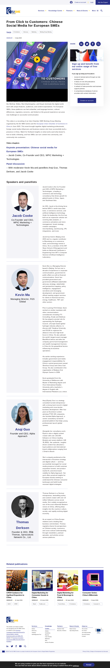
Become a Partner (61, 630)
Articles (47, 631)
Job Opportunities (86, 632)
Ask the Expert (103, 2)
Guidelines (47, 633)
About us (84, 626)
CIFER (15, 604)
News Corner (73, 628)
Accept (88, 665)
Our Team (84, 630)
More (94, 10)
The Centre (84, 628)
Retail (34, 604)
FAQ (46, 640)
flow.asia (106, 651)
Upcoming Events (74, 630)
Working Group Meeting (46, 32)
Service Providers (49, 642)
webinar (9, 38)
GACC (9, 604)
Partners (69, 10)
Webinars (47, 638)
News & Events (82, 10)
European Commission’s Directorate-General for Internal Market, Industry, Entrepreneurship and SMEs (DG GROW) (15, 634)
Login (91, 2)
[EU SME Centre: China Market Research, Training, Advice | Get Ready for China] (13, 10)
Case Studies (48, 636)
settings (76, 666)
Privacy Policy (86, 651)
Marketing (34, 32)
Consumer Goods (97, 604)
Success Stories (86, 634)
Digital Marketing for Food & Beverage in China (65, 595)
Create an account (80, 2)
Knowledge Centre (55, 10)
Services (41, 10)
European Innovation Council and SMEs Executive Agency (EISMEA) (15, 639)
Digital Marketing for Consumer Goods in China (40, 595)
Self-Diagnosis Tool (36, 634)
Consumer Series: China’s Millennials (90, 594)
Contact (84, 636)
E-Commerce (17, 32)
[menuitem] (42, 11)
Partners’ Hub (60, 628)
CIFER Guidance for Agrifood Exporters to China (15, 595)
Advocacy (25, 32)
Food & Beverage (62, 604)
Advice (33, 628)
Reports (47, 634)
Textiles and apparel (43, 604)
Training (34, 632)
